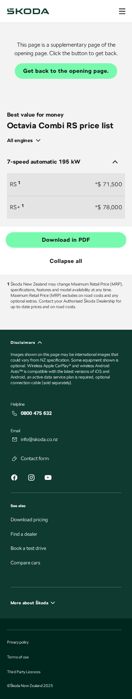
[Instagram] (30, 478)
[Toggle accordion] (115, 162)
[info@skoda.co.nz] (15, 439)
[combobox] (26, 140)
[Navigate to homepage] (28, 11)
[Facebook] (14, 478)
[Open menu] (122, 11)
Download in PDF (66, 239)
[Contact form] (15, 458)
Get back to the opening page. (66, 70)
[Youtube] (47, 478)
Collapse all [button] (66, 261)
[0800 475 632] (15, 413)
